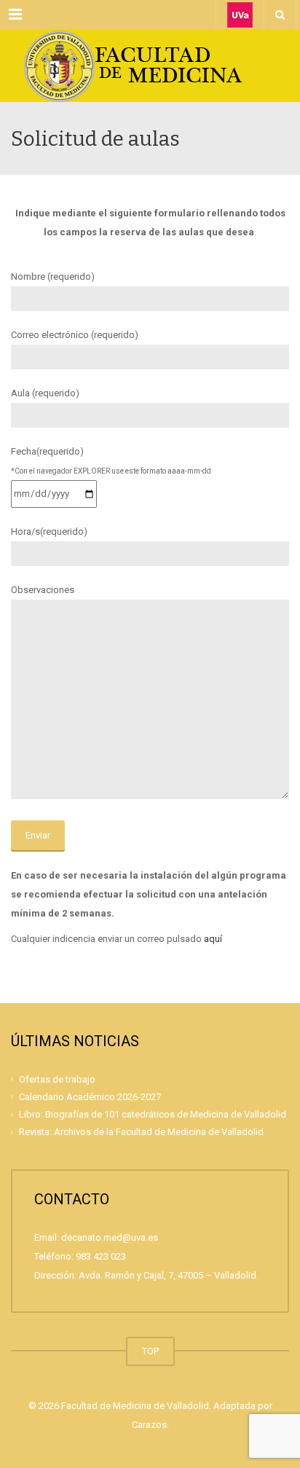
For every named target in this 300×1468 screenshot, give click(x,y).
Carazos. (150, 1424)
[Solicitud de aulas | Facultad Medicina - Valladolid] (150, 65)
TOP (150, 1351)
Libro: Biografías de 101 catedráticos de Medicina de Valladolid (152, 1114)
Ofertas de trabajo (57, 1078)
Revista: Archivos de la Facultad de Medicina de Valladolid (141, 1131)
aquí (213, 938)
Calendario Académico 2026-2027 (90, 1096)
